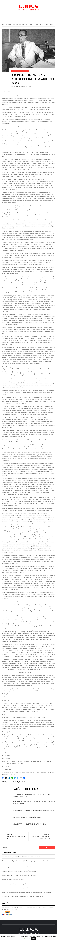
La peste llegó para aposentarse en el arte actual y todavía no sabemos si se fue (33, 810)
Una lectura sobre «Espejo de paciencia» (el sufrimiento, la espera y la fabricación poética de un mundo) (34, 802)
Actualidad (14, 71)
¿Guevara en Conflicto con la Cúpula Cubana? (41, 836)
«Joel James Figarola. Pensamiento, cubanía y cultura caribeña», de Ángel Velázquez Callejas (26, 892)
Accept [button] (33, 938)
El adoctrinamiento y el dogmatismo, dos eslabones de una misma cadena (31, 795)
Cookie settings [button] (26, 938)
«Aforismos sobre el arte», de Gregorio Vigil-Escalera (15, 888)
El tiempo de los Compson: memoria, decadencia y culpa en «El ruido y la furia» (22, 896)
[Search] (52, 17)
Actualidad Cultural (24, 71)
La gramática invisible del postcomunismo (13, 879)
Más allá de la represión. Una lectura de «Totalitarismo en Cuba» (29, 824)
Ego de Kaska (28, 6)
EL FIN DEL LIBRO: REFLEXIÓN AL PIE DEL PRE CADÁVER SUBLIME (27, 817)
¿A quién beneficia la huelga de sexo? (16, 836)
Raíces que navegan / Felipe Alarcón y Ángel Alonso (15, 884)
